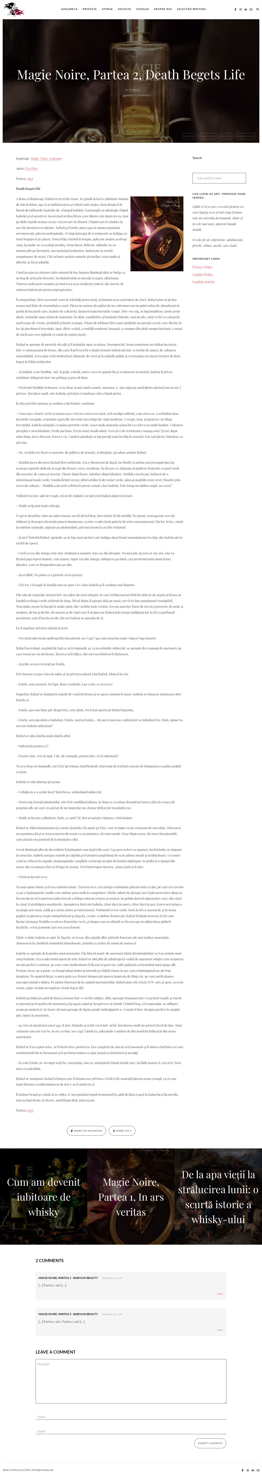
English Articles (203, 282)
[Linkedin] (246, 9)
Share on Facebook (87, 1130)
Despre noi (163, 9)
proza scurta (245, 136)
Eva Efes (31, 168)
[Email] (251, 9)
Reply (221, 1294)
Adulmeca (69, 9)
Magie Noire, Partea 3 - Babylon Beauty (68, 1314)
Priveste (90, 9)
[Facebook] (235, 9)
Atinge (107, 9)
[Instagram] (240, 9)
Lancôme (189, 136)
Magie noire (208, 136)
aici (30, 178)
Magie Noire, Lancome (46, 158)
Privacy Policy (202, 267)
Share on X (123, 1130)
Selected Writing (191, 9)
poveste (226, 136)
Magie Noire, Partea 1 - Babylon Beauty (68, 1277)
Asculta (124, 9)
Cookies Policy (202, 274)
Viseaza (142, 9)
